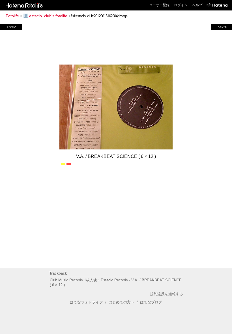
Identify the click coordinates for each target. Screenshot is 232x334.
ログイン (181, 5)
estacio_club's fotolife (48, 16)
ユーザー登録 (159, 5)
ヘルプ (197, 5)
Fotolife (12, 16)
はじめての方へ (121, 302)
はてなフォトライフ (86, 302)
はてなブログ (151, 302)
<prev (11, 27)
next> (222, 27)
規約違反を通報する (166, 294)
